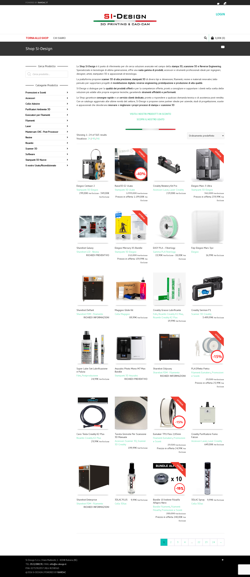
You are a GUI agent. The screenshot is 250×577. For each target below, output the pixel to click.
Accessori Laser (161, 189)
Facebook (219, 3)
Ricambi (29, 143)
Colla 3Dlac (121, 503)
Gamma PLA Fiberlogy (164, 251)
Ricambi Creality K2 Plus (165, 317)
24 (89, 138)
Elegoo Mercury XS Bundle (128, 247)
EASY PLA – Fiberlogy (164, 247)
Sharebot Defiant (85, 310)
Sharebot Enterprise (87, 499)
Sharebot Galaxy (85, 247)
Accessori (30, 98)
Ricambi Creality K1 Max (171, 314)
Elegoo (195, 251)
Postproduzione (90, 375)
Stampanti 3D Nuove (36, 159)
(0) (220, 38)
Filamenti (30, 120)
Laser (28, 126)
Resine (29, 137)
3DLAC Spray (198, 499)
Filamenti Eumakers (201, 372)
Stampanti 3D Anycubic (126, 375)
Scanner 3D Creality (201, 314)
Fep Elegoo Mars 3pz (202, 247)
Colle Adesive (33, 103)
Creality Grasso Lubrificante (167, 310)
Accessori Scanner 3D (126, 441)
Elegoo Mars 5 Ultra (201, 185)
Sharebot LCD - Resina (88, 251)
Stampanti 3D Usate (125, 189)
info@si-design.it (58, 564)
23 (206, 542)
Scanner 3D (31, 148)
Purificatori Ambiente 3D (38, 109)
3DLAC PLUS (121, 499)
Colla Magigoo (122, 314)
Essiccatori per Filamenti (38, 114)
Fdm (155, 314)
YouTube (224, 3)
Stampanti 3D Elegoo (87, 189)
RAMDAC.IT (43, 2)
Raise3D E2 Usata (124, 185)
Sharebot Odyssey (162, 368)
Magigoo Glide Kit (124, 310)
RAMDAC (61, 572)
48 (93, 138)
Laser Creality (177, 189)
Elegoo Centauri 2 (86, 185)
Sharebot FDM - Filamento (90, 314)
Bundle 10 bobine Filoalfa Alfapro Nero (166, 501)
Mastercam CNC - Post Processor (42, 131)
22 (199, 542)
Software (30, 154)
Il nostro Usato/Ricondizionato (41, 165)
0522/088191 (36, 564)
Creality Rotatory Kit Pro (165, 185)
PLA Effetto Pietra (200, 368)
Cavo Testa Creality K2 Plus (90, 434)
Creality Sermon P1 (201, 310)
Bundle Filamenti (161, 506)
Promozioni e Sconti (172, 510)
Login (220, 14)
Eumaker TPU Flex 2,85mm (167, 434)
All (98, 138)
